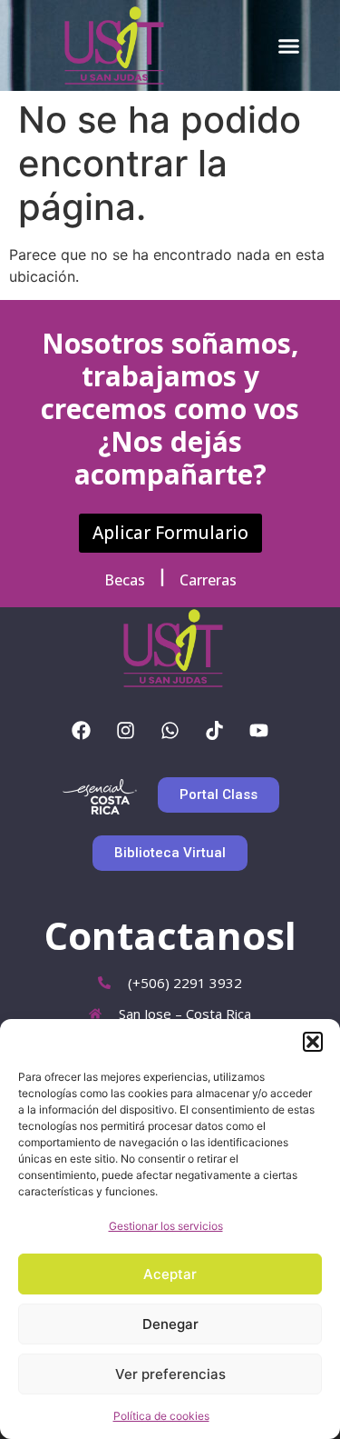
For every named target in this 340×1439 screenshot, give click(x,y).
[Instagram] (126, 731)
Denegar (170, 1324)
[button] (313, 1042)
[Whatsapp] (170, 731)
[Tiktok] (215, 731)
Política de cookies (161, 1416)
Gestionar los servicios (166, 1226)
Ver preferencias (170, 1374)
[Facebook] (82, 731)
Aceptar (170, 1274)
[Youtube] (259, 731)
